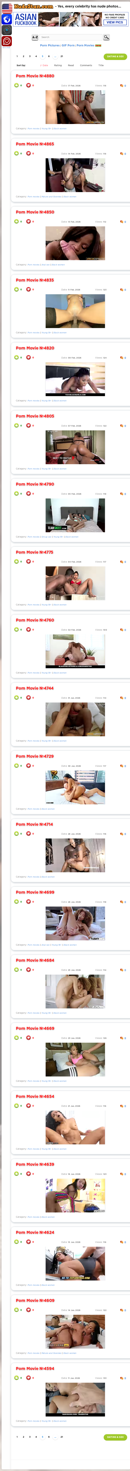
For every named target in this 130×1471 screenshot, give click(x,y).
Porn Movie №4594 (35, 1369)
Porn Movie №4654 (35, 1096)
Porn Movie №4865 (35, 144)
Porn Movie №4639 (35, 1164)
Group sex (47, 537)
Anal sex (46, 265)
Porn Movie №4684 (35, 960)
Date (45, 65)
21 (62, 56)
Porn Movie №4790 (35, 484)
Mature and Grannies (51, 197)
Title (101, 65)
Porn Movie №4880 (35, 76)
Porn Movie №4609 (35, 1301)
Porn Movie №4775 (34, 552)
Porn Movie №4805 (35, 416)
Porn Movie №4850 (35, 212)
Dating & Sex (115, 57)
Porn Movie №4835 (35, 280)
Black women (59, 129)
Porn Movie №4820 (35, 348)
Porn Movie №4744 (35, 688)
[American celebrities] (6, 8)
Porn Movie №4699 (35, 892)
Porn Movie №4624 (35, 1232)
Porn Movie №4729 (35, 756)
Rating (58, 65)
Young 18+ (47, 129)
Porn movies (34, 129)
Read (71, 65)
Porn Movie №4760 (35, 620)
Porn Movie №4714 (34, 824)
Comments (86, 65)
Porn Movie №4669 (35, 1028)
